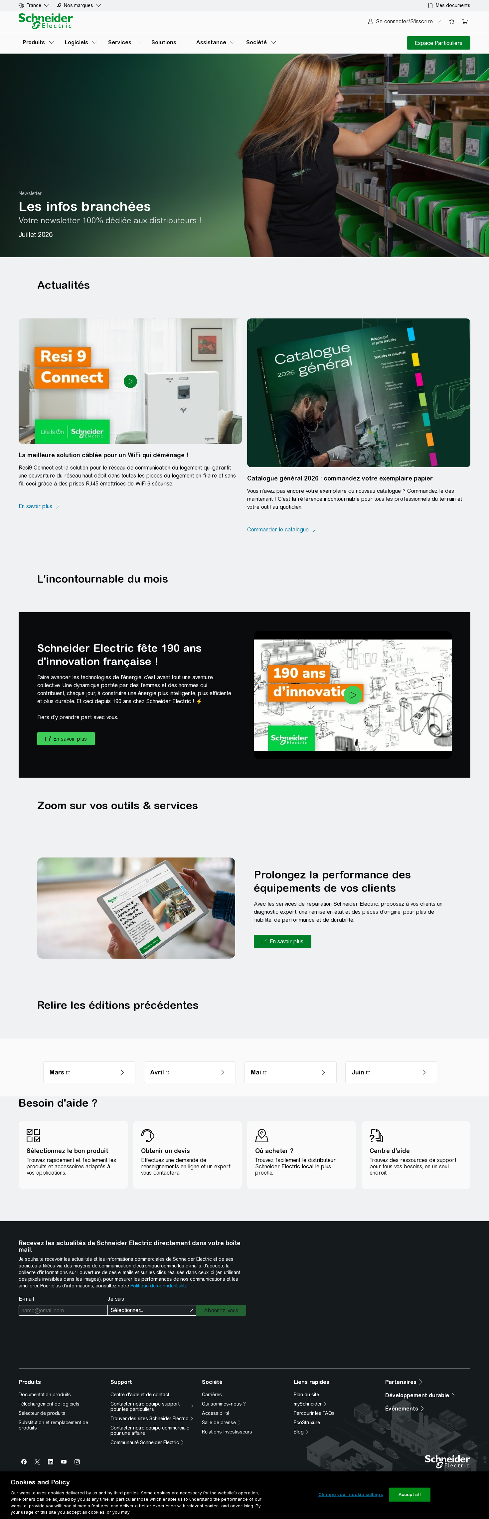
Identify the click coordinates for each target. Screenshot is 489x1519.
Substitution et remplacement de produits (53, 1425)
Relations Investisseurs (227, 1431)
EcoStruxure (307, 1422)
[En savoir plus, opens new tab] (39, 506)
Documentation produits (45, 1394)
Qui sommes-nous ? (224, 1404)
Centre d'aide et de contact (139, 1394)
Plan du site (306, 1394)
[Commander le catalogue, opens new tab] (282, 529)
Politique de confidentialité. (159, 1285)
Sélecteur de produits (42, 1413)
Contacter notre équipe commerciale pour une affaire (149, 1430)
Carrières (212, 1394)
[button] (66, 738)
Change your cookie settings (350, 1494)
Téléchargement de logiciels (49, 1404)
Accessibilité (216, 1413)
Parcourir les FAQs (314, 1413)
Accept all (410, 1494)
